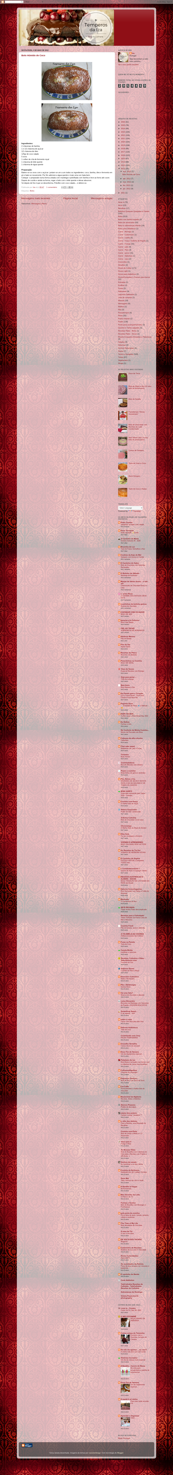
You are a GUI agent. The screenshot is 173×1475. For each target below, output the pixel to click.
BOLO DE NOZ (126, 614)
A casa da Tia (126, 1231)
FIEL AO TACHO (127, 628)
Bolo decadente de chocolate (131, 1225)
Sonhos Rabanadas (126, 348)
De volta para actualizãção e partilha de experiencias (140, 1370)
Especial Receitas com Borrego (132, 671)
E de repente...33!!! (128, 1013)
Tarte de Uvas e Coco (137, 463)
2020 (123, 142)
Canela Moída (127, 950)
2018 (123, 149)
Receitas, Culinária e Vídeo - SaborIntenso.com (133, 959)
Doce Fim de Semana (130, 1052)
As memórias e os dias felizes (132, 1164)
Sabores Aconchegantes (131, 889)
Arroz (120, 205)
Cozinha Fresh (127, 926)
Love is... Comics (128, 1308)
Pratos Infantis (124, 319)
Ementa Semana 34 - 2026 (130, 541)
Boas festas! (125, 757)
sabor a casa (126, 1019)
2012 (123, 169)
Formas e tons (126, 724)
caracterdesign (95, 1453)
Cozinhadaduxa (127, 763)
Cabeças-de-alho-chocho (132, 738)
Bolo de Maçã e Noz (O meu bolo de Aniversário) (140, 387)
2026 (123, 122)
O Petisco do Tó (127, 1197)
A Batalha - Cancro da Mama (133, 1366)
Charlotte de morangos (129, 1072)
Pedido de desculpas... (129, 1107)
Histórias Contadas (129, 1358)
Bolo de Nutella (135, 399)
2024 (123, 129)
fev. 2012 (127, 185)
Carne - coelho (124, 238)
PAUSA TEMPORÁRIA (129, 1038)
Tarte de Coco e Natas (138, 489)
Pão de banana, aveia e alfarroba (133, 928)
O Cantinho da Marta (130, 539)
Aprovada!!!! (125, 1258)
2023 (123, 132)
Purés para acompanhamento (130, 325)
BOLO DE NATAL (127, 663)
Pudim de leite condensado (131, 812)
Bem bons (125, 685)
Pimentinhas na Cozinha (131, 661)
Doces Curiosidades (129, 1256)
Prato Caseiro (126, 522)
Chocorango (126, 826)
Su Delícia (125, 722)
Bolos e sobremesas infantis (129, 226)
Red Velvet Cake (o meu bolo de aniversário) (138, 439)
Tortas (120, 357)
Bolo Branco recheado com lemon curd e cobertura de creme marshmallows (135, 1063)
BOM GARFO (126, 791)
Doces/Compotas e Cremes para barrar (134, 277)
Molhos (121, 307)
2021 (123, 139)
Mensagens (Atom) (39, 204)
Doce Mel (125, 1178)
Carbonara (124, 740)
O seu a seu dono (127, 1233)
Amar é (121, 202)
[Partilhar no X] (67, 187)
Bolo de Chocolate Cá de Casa (132, 820)
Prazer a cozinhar (128, 771)
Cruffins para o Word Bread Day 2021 (134, 716)
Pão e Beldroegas (128, 985)
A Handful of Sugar (129, 1187)
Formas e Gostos (128, 1203)
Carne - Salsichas (125, 256)
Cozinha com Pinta (129, 1131)
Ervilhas (121, 285)
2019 (123, 145)
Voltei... (133, 1418)
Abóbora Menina (128, 636)
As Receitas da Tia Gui (130, 850)
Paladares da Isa (128, 1060)
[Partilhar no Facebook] (69, 187)
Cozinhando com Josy (130, 1036)
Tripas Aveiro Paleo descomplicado (134, 909)
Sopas (120, 351)
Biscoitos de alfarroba (129, 655)
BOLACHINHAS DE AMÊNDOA (138, 1320)
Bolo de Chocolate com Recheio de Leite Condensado (138, 427)
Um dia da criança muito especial (133, 1360)
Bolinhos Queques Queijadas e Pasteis (133, 211)
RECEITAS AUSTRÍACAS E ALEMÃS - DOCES (132, 878)
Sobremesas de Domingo (131, 1292)
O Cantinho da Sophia (130, 858)
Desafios (121, 265)
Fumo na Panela (128, 942)
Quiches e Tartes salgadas (129, 328)
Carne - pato (123, 247)
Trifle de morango (127, 679)
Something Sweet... (129, 1011)
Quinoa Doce (125, 987)
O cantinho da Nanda (130, 1274)
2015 (123, 159)
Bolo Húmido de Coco (33, 55)
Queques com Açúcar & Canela (132, 557)
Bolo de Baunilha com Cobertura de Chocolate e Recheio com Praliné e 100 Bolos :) (134, 1154)
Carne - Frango (124, 244)
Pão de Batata (126, 639)
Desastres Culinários (130, 977)
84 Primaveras (126, 1189)
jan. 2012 (127, 189)
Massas (121, 300)
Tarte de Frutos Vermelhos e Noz (133, 549)
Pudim (120, 322)
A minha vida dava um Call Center (133, 1352)
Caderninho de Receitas (131, 1248)
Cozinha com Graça (129, 802)
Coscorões (122, 262)
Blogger (120, 1453)
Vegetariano (123, 360)
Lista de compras (125, 297)
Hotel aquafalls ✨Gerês (130, 533)
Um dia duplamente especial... (132, 1054)
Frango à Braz (126, 1144)
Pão (119, 310)
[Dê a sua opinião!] (65, 187)
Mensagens (123, 304)
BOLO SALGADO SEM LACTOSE (133, 844)
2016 (123, 155)
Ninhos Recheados (128, 979)
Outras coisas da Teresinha (133, 1333)
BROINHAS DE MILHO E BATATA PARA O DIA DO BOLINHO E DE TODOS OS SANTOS (133, 783)
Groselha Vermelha (129, 1044)
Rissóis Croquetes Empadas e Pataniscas (135, 337)
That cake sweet (128, 746)
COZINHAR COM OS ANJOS (132, 612)
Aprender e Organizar (130, 1416)
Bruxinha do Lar (128, 547)
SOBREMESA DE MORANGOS (132, 630)
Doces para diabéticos (127, 274)
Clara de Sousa (127, 669)
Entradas (121, 282)
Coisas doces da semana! (130, 1046)
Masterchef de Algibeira (131, 1097)
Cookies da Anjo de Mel (131, 555)
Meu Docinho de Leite (130, 1195)
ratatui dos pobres (129, 1113)
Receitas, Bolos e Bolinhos (131, 1099)
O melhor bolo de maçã (129, 804)
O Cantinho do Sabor (130, 563)
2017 (123, 152)
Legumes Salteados (126, 294)
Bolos (32, 191)
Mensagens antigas (101, 198)
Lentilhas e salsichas (128, 952)
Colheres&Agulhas (129, 1070)
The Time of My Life (129, 1223)
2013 (123, 165)
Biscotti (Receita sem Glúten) (131, 765)
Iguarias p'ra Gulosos (130, 620)
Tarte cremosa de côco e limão (132, 1180)
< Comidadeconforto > (130, 869)
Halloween (122, 291)
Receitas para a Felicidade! (132, 916)
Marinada (125, 899)
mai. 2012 (127, 171)
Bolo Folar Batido (127, 622)
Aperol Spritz (125, 647)
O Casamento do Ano (129, 901)
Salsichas (122, 345)
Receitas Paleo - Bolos (127, 331)
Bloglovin (124, 1242)
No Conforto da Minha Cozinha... (135, 730)
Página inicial (70, 198)
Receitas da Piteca (129, 653)
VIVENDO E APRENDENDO (132, 842)
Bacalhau (122, 208)
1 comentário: (52, 187)
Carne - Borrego (124, 232)
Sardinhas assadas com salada (132, 524)
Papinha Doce (127, 704)
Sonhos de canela (128, 1162)
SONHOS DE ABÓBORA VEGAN (133, 852)
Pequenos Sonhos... (129, 1078)
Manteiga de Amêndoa (129, 575)
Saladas (121, 342)
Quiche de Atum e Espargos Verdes (134, 871)
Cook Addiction (127, 1280)
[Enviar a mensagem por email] (62, 187)
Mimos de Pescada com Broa (132, 732)
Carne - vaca (123, 259)
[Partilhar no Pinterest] (72, 187)
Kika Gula (125, 834)
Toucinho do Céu (127, 962)
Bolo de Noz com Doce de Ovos (133, 1080)
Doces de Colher (125, 268)
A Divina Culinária (128, 818)
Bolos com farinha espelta (128, 219)
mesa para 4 (126, 1142)
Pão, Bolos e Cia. (128, 779)
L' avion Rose (127, 594)
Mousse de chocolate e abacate (132, 995)
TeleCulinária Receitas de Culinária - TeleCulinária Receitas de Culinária (132, 1286)
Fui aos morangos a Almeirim (131, 836)
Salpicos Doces (127, 969)
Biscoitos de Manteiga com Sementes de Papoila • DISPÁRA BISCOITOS (135, 1004)
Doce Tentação (127, 531)
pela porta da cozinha (130, 1213)
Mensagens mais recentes (35, 198)
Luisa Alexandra (128, 1001)
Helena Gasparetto (129, 810)
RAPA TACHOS (127, 714)
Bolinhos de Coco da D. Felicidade (133, 1250)
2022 (123, 135)
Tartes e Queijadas (125, 354)
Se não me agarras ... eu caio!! (134, 1350)
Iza (133, 53)
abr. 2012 (127, 179)
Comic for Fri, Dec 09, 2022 (131, 1310)
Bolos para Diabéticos (127, 229)
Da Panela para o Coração (132, 693)
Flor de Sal (125, 645)
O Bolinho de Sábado (130, 573)
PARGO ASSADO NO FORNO (132, 936)
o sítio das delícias (129, 1121)
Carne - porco (123, 253)
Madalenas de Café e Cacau (131, 748)
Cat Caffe (125, 1087)
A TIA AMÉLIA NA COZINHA (132, 934)
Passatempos (123, 313)
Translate (137, 511)
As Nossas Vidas (128, 1150)
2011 (123, 193)
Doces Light (123, 271)
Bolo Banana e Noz (128, 687)
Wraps (120, 363)
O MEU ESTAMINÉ (128, 1316)
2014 (123, 162)
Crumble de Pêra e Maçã (130, 971)
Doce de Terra (134, 373)
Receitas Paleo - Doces (127, 334)
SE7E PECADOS (127, 907)
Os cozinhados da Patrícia (132, 1264)
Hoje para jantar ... (129, 677)
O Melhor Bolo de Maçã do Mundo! (133, 828)
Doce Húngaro (134, 476)
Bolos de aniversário (126, 222)
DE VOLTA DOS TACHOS (131, 1239)
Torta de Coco (126, 944)
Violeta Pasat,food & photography (129, 1297)
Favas (120, 288)
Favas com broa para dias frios (132, 1021)
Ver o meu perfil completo (128, 65)
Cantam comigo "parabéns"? (131, 1115)
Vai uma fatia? (127, 993)
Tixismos (125, 755)
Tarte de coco (126, 1030)
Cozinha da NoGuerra (130, 1170)
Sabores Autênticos (129, 1028)
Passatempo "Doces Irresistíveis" (137, 413)
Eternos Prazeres (128, 1105)
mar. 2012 (127, 182)
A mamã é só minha (129, 1399)
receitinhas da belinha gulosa (134, 604)
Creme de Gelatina (136, 450)
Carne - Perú (123, 250)
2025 (123, 125)
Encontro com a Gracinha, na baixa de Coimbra (139, 1337)
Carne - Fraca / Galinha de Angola (132, 241)
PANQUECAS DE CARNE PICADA (134, 1172)
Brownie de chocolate (129, 606)
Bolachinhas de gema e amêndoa (133, 773)
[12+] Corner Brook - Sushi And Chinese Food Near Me (132, 697)
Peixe (120, 316)
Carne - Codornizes (126, 235)
